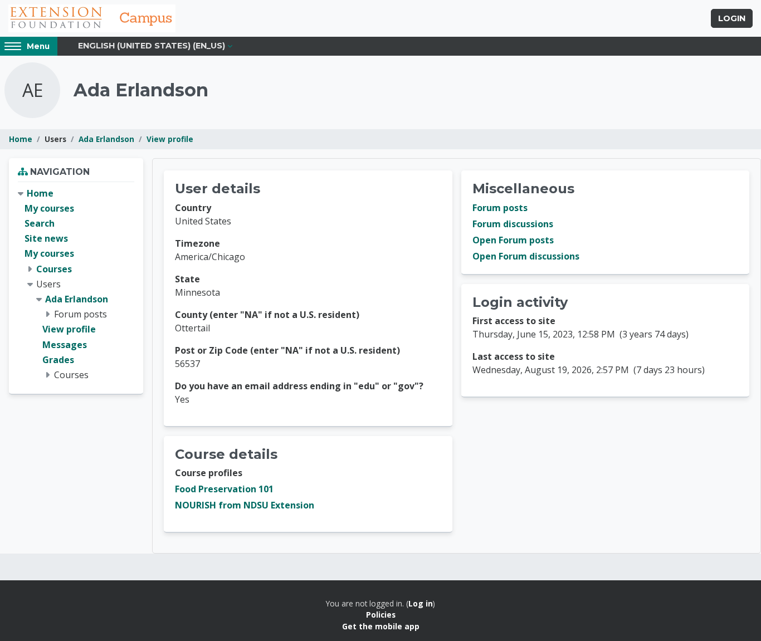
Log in (420, 603)
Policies (381, 614)
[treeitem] (76, 284)
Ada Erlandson (106, 139)
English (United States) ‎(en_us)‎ (151, 46)
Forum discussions (512, 224)
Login (731, 18)
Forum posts (500, 208)
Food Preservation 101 (224, 489)
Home (20, 139)
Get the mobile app (380, 626)
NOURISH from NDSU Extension (244, 505)
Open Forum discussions (525, 256)
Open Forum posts (513, 240)
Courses (54, 269)
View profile (170, 139)
